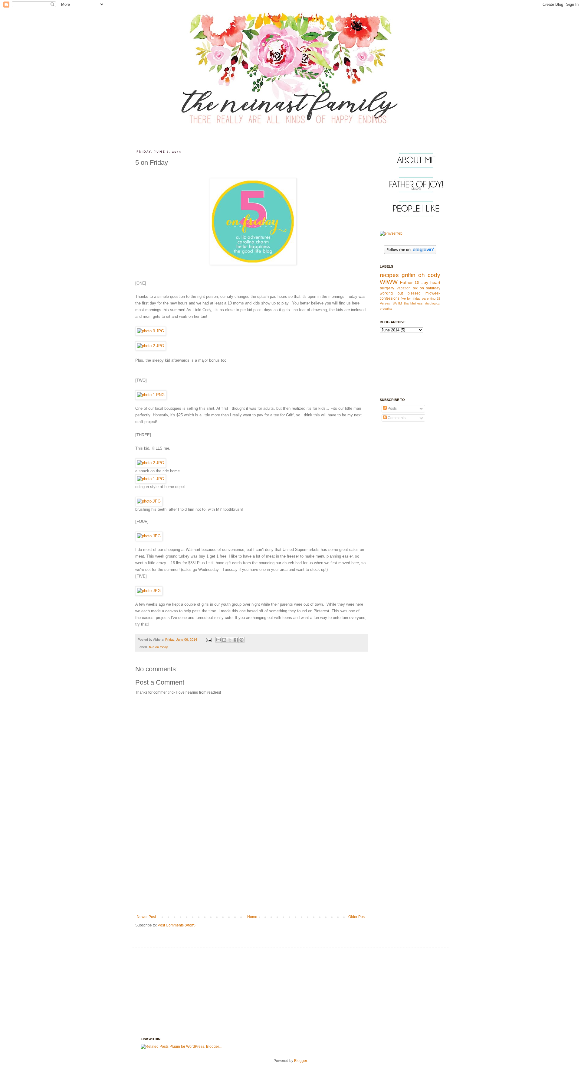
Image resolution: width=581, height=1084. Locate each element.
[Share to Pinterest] (241, 640)
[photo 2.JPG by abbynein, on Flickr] (150, 345)
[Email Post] (208, 639)
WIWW (389, 282)
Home (252, 917)
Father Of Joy (414, 282)
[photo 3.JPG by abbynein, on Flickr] (150, 331)
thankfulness (413, 303)
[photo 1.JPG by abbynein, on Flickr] (150, 479)
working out (391, 293)
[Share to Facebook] (236, 640)
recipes (389, 275)
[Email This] (218, 640)
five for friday (410, 298)
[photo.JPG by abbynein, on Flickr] (148, 501)
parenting (428, 298)
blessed (414, 293)
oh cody (429, 275)
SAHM (397, 303)
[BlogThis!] (224, 640)
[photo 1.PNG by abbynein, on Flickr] (150, 394)
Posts (392, 408)
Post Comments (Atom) (176, 925)
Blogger (300, 1061)
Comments (396, 418)
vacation (404, 288)
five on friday (158, 647)
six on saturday (427, 288)
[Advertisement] (251, 869)
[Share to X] (230, 640)
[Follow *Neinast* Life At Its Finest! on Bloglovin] (410, 253)
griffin (408, 275)
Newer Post (146, 917)
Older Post (357, 917)
